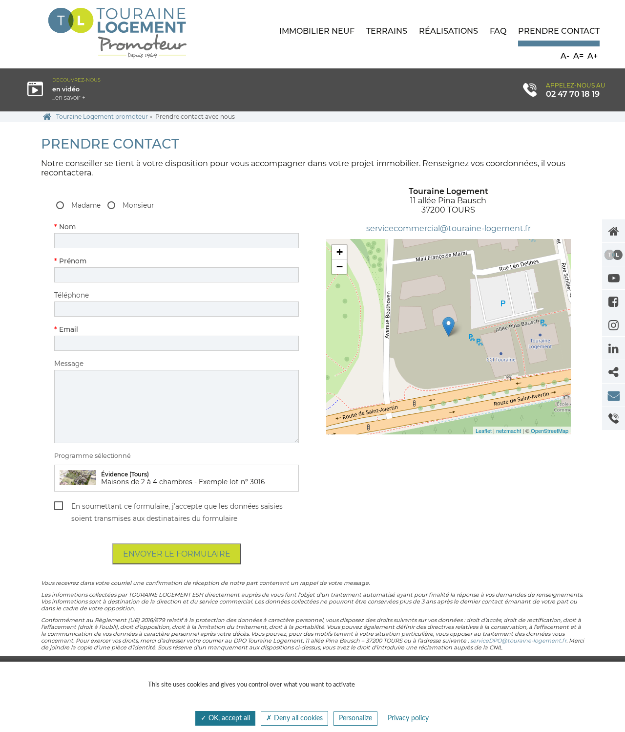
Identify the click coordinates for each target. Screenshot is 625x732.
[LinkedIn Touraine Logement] (613, 348)
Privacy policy (408, 718)
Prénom (75, 261)
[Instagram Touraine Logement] (613, 324)
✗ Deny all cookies (294, 718)
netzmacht (508, 430)
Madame (86, 205)
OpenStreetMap (549, 430)
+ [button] (339, 252)
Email (75, 329)
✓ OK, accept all (225, 718)
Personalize (355, 718)
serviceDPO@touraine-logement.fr (518, 640)
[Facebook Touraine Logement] (613, 301)
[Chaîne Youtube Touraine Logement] (613, 277)
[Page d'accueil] (613, 230)
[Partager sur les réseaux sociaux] (613, 371)
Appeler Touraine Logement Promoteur (613, 418)
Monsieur (138, 205)
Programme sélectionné (92, 455)
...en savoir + (96, 89)
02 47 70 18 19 (573, 94)
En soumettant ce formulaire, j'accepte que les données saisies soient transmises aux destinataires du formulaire (177, 512)
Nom (75, 227)
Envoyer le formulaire (176, 554)
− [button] (339, 266)
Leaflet (484, 430)
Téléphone (71, 295)
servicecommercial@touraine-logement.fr (448, 228)
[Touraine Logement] (613, 254)
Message (68, 363)
